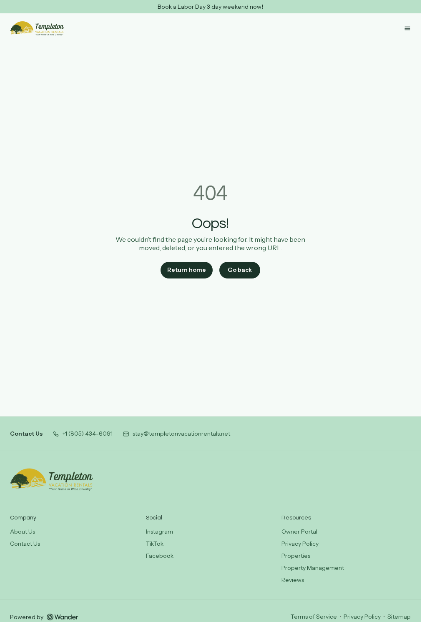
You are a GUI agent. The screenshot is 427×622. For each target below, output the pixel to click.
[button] (83, 433)
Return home (186, 269)
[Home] (51, 479)
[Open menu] (407, 28)
